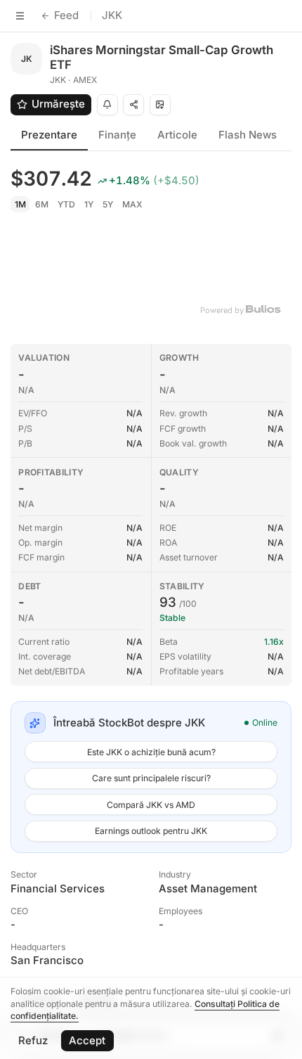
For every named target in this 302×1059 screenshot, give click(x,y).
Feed (66, 15)
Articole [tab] (177, 134)
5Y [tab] (108, 204)
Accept (87, 1040)
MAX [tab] (132, 204)
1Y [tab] (88, 204)
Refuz (33, 1040)
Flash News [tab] (247, 134)
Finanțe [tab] (117, 134)
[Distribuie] (133, 104)
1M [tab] (20, 204)
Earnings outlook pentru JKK (151, 831)
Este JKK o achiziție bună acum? (151, 752)
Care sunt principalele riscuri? (151, 778)
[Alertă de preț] (107, 104)
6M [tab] (41, 204)
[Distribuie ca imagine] (160, 104)
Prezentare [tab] (49, 134)
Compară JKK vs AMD (151, 805)
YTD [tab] (66, 204)
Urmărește (58, 103)
